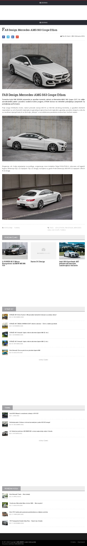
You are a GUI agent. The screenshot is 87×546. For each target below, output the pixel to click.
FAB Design (69, 228)
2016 (57, 228)
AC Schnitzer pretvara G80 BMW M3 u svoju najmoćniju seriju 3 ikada (31, 431)
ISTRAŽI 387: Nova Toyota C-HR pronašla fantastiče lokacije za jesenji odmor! (33, 315)
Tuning (17, 228)
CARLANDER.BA (19, 544)
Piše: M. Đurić (66, 36)
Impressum (81, 542)
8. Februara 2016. (79, 36)
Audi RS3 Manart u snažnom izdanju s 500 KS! (24, 413)
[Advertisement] (43, 13)
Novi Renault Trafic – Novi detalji (20, 494)
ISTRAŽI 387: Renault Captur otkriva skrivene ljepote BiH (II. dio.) (29, 332)
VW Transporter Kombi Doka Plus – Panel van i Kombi (26, 521)
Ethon (61, 228)
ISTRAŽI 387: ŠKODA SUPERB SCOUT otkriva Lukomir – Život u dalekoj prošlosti (33, 323)
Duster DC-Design (38, 261)
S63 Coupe (55, 230)
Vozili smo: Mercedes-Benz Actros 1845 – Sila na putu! (26, 503)
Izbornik (44, 3)
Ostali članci (43, 360)
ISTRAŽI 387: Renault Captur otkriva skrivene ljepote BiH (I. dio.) (29, 341)
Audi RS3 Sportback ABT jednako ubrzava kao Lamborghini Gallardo (69, 263)
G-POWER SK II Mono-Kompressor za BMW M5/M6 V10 (13, 263)
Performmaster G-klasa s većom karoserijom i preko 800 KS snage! (30, 422)
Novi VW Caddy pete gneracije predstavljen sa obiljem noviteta (29, 512)
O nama (73, 542)
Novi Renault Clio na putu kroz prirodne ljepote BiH (25, 350)
